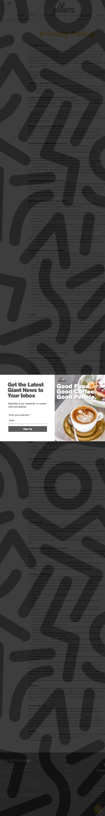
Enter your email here (19, 415)
